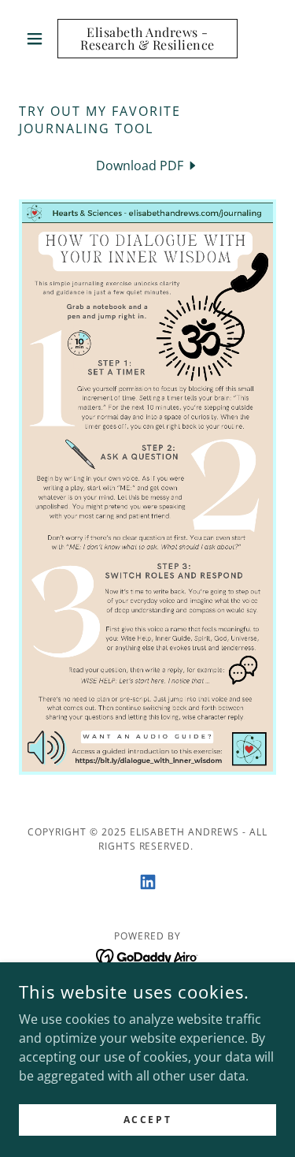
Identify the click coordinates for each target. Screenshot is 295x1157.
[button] (38, 38)
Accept (147, 1119)
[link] (147, 38)
